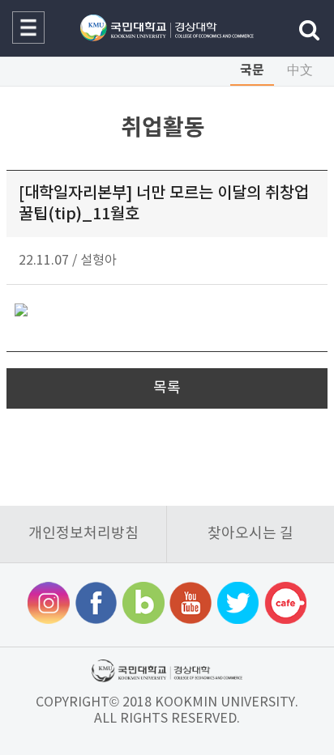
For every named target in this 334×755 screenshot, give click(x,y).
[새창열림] (49, 605)
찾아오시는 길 (250, 533)
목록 (167, 388)
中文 (300, 70)
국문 (252, 70)
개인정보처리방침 (83, 533)
